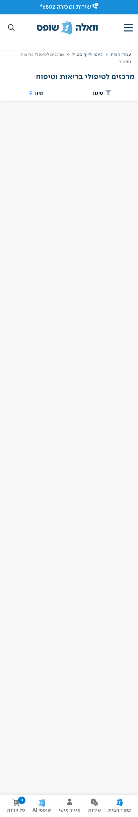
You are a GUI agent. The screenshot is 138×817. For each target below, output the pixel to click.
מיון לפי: (59, 113)
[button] (11, 27)
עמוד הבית (120, 54)
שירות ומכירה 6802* (65, 7)
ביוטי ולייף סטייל (87, 54)
